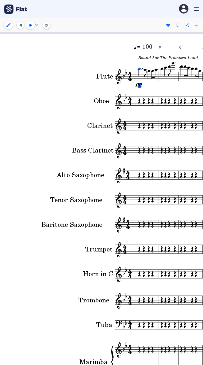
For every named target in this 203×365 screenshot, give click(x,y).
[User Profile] (183, 9)
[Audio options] (37, 25)
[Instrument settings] (8, 25)
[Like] (168, 25)
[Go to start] (20, 25)
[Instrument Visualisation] (46, 25)
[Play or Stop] (30, 25)
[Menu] (196, 9)
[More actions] (197, 25)
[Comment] (177, 25)
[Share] (187, 25)
